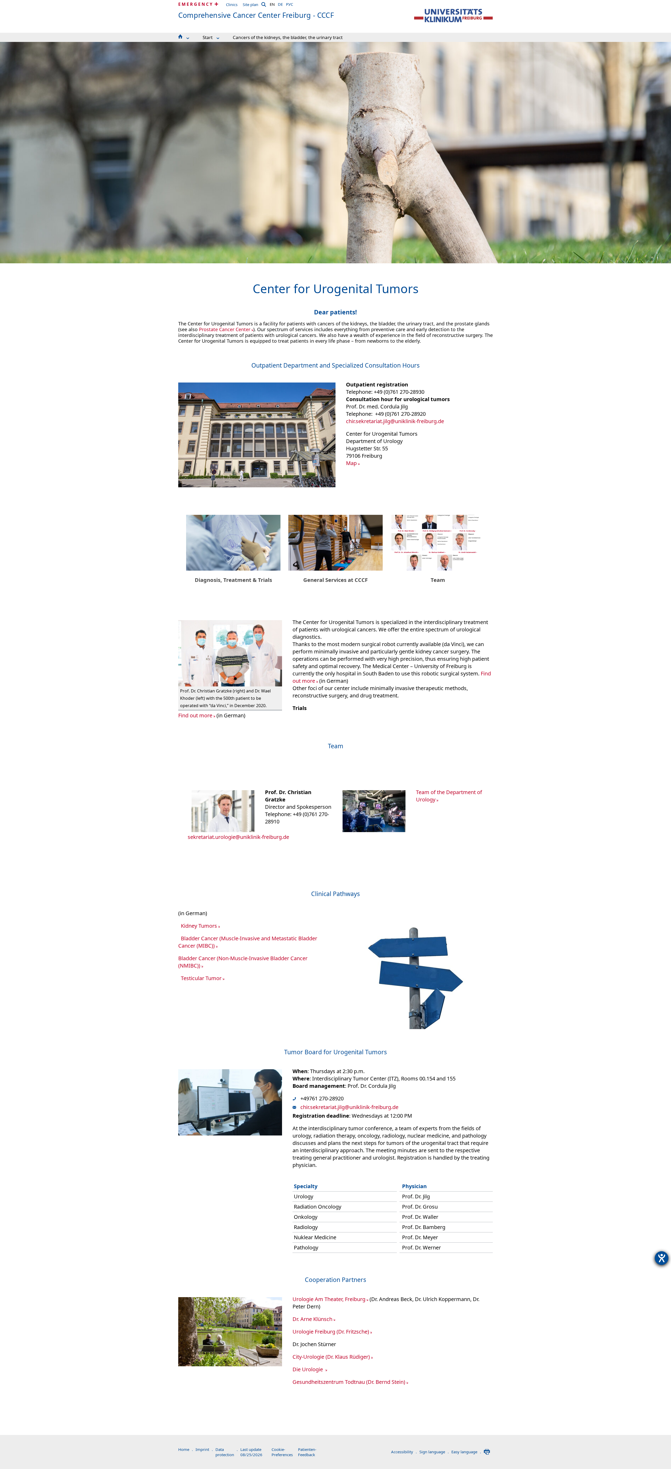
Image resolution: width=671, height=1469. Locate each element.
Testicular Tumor (201, 978)
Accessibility (404, 1451)
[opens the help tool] (661, 1258)
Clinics (231, 4)
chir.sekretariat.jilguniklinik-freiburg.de (395, 421)
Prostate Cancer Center (224, 329)
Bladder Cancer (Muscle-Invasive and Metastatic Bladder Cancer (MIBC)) (247, 942)
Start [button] (208, 37)
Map (351, 463)
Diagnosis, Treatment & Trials (233, 579)
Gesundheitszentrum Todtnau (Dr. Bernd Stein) (349, 1381)
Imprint (204, 1449)
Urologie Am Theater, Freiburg (329, 1299)
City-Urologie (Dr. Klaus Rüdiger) (331, 1356)
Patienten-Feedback (307, 1452)
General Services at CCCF (335, 579)
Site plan (250, 4)
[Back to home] (453, 16)
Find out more (195, 715)
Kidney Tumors (199, 925)
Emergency (195, 4)
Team (438, 579)
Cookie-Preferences (282, 1452)
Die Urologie (308, 1369)
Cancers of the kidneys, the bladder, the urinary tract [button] (288, 37)
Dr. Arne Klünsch (312, 1319)
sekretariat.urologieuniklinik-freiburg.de (238, 836)
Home (185, 1449)
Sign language (434, 1451)
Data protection (226, 1452)
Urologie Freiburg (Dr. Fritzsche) (331, 1331)
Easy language (466, 1451)
